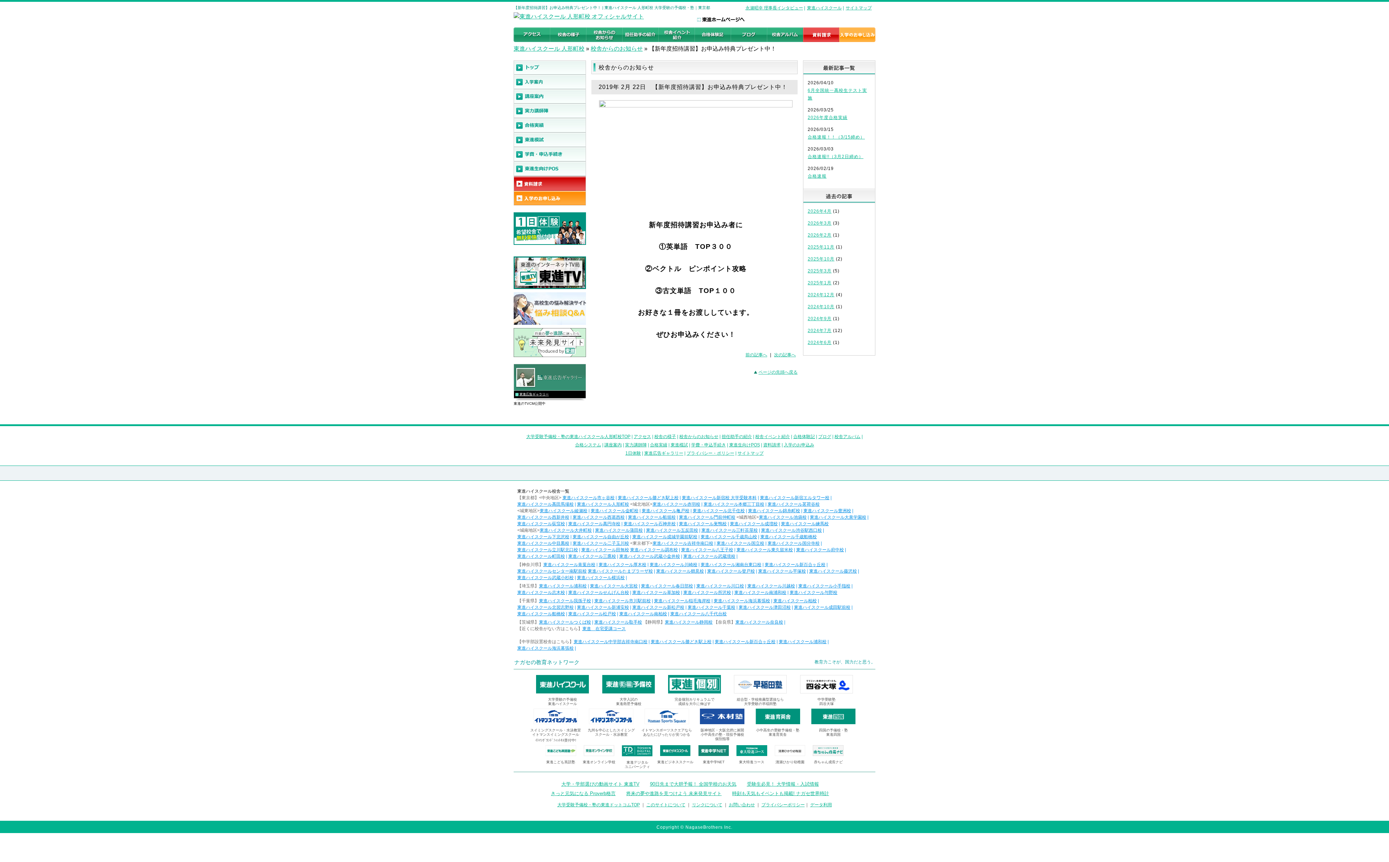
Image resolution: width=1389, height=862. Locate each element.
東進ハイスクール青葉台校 (569, 564)
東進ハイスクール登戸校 (731, 571)
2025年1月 (820, 282)
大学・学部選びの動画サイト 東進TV (600, 784)
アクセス (642, 436)
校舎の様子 (665, 436)
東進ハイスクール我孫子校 (565, 600)
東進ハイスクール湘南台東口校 (731, 564)
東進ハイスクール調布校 (654, 549)
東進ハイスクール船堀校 (652, 517)
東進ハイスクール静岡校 (689, 622)
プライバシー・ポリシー (710, 453)
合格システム (588, 444)
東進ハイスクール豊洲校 (827, 510)
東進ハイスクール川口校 (720, 586)
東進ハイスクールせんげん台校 (598, 592)
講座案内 (613, 444)
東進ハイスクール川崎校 (673, 564)
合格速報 (817, 176)
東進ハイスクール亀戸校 (665, 510)
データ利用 (821, 804)
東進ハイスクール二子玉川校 (601, 543)
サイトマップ (859, 7)
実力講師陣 (636, 444)
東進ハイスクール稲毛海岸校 (682, 600)
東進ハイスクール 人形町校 (549, 49)
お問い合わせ (742, 804)
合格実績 (658, 444)
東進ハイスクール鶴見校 (680, 571)
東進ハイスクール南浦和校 (760, 592)
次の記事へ (785, 354)
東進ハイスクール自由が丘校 (601, 536)
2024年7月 (820, 330)
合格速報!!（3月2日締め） (835, 156)
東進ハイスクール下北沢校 (543, 536)
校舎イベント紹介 (772, 436)
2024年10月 (821, 306)
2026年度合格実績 (828, 117)
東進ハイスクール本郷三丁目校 (734, 504)
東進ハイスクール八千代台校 (698, 613)
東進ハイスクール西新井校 (543, 517)
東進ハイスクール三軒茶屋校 (729, 530)
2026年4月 (820, 211)
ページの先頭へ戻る (778, 372)
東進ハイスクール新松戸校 (658, 607)
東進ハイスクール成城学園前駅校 (664, 536)
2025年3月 (820, 270)
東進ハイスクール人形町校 (603, 504)
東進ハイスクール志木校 (541, 592)
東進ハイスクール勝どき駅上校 (648, 497)
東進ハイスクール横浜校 (601, 577)
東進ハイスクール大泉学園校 (838, 517)
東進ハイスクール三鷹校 (592, 556)
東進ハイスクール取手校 (618, 622)
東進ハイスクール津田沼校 (765, 607)
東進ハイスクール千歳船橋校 (788, 536)
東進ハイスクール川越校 (771, 586)
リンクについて (707, 804)
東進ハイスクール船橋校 (541, 613)
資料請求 (772, 444)
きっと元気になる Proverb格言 (583, 793)
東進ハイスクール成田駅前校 (822, 607)
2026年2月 (820, 235)
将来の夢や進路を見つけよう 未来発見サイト (674, 793)
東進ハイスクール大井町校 (566, 530)
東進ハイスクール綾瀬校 (563, 510)
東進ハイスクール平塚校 (782, 571)
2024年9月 (820, 318)
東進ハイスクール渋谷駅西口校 (791, 530)
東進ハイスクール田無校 (605, 549)
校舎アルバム (847, 436)
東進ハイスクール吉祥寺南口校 (683, 543)
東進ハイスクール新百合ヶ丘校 (795, 564)
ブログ (824, 436)
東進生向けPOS (744, 444)
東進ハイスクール (824, 7)
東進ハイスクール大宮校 (614, 586)
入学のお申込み (799, 444)
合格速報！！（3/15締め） (836, 137)
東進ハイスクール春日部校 (667, 586)
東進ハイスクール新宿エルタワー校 (794, 497)
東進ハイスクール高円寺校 (594, 523)
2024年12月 (821, 294)
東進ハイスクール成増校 (754, 523)
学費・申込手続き (708, 444)
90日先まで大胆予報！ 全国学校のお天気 (693, 784)
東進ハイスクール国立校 (740, 543)
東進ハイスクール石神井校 (650, 523)
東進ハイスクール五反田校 (672, 530)
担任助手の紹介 (737, 436)
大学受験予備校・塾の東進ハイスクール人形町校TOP (578, 436)
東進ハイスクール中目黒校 (543, 543)
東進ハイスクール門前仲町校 (707, 517)
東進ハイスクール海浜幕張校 (742, 600)
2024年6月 (820, 342)
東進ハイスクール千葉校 (711, 607)
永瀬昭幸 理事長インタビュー (774, 7)
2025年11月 (821, 247)
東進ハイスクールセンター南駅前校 (552, 571)
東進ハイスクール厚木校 (622, 564)
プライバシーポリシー (783, 804)
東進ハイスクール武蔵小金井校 (649, 556)
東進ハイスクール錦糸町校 (774, 510)
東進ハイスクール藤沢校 (833, 571)
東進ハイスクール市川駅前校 (622, 600)
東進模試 (679, 444)
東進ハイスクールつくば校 (565, 622)
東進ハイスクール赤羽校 (676, 504)
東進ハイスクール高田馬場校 (545, 504)
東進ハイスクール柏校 (795, 600)
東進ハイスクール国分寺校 (794, 543)
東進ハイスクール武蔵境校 (709, 556)
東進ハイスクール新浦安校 (603, 607)
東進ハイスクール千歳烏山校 (729, 536)
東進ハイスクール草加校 (656, 592)
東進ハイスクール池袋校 (783, 517)
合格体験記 (804, 436)
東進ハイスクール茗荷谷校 (794, 504)
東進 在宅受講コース (604, 628)
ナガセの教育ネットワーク (546, 662)
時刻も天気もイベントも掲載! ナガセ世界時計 (780, 793)
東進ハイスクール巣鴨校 (703, 523)
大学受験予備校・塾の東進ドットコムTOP (598, 804)
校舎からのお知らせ (617, 49)
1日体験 (633, 453)
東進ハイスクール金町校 (614, 510)
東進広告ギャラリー (534, 394)
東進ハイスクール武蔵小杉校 (545, 577)
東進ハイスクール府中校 (820, 549)
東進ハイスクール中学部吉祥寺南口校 (610, 641)
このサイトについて (665, 804)
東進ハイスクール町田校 (541, 556)
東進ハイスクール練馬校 (805, 523)
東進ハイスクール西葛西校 (599, 517)
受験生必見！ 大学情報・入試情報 (783, 784)
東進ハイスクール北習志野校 (545, 607)
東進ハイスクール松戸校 (592, 613)
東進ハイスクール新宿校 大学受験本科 (719, 497)
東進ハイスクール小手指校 (824, 586)
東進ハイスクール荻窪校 (541, 523)
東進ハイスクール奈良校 (759, 622)
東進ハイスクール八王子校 (707, 549)
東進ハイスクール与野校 (813, 592)
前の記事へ (756, 354)
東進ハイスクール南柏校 (643, 613)
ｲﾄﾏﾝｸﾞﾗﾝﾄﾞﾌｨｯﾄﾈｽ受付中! (555, 740)
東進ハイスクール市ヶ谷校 (588, 497)
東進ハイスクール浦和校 (563, 586)
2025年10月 (821, 259)
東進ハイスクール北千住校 (719, 510)
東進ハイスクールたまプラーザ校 (620, 571)
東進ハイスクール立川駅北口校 (547, 549)
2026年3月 (820, 223)
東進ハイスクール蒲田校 (619, 530)
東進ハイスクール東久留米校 (764, 549)
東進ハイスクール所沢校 (707, 592)
